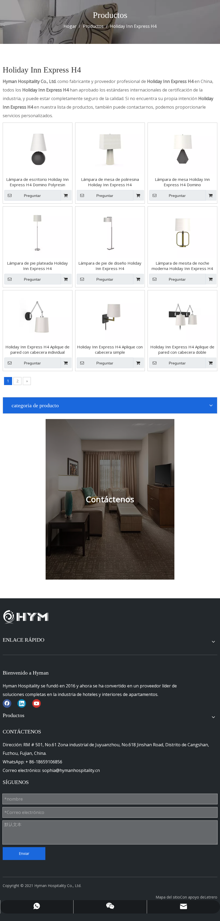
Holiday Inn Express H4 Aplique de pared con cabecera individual (37, 349)
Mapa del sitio (168, 897)
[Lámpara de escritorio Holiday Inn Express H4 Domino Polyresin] (37, 148)
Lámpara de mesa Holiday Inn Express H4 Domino (182, 182)
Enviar (24, 853)
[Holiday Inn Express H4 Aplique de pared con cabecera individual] (37, 316)
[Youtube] (36, 703)
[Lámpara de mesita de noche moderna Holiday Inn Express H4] (182, 232)
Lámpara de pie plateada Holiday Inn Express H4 (37, 265)
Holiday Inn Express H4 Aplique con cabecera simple (110, 349)
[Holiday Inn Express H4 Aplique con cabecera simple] (110, 316)
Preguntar (32, 195)
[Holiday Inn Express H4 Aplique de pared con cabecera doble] (182, 316)
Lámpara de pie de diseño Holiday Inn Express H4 (109, 265)
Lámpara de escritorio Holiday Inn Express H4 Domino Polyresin (37, 182)
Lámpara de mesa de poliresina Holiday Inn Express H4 (110, 182)
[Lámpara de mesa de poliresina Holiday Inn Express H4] (110, 148)
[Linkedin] (21, 703)
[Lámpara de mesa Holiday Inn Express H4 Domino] (182, 148)
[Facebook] (7, 703)
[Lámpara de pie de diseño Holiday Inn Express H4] (110, 232)
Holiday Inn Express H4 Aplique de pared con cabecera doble (182, 349)
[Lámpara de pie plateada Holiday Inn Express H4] (37, 232)
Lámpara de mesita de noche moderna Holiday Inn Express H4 (182, 265)
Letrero (210, 897)
